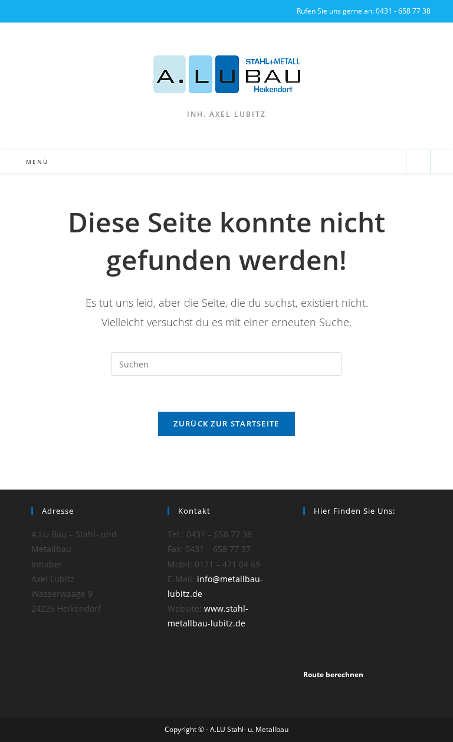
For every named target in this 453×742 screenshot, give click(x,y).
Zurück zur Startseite (226, 423)
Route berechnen (333, 674)
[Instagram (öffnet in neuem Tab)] (26, 11)
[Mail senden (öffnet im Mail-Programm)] (392, 161)
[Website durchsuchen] (418, 162)
